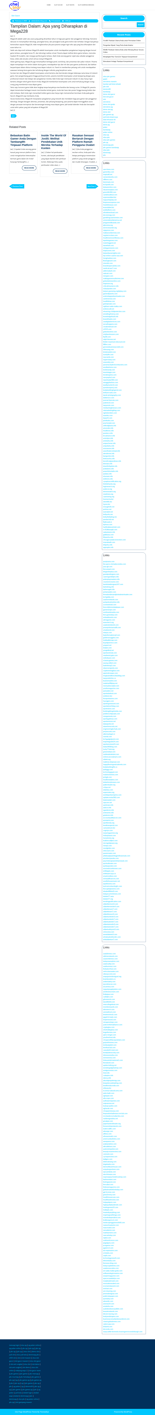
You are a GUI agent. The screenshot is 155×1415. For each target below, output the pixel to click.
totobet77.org (108, 899)
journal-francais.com (110, 400)
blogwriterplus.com (110, 572)
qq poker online (34, 1345)
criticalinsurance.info (111, 286)
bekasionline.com (109, 187)
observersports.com (110, 668)
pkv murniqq (14, 1377)
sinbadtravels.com (110, 617)
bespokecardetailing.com (112, 1083)
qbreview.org (108, 225)
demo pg (106, 125)
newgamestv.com (109, 716)
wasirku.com (108, 415)
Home (49, 5)
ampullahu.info (108, 446)
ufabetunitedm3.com (110, 917)
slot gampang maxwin (24, 1402)
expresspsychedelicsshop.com (114, 1177)
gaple (105, 79)
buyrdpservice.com (110, 643)
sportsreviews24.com (111, 744)
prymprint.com (108, 820)
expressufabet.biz (109, 197)
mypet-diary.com (109, 360)
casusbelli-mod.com (110, 1050)
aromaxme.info (108, 448)
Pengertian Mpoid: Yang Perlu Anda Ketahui (118, 45)
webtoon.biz (107, 696)
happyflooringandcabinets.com (114, 764)
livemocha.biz (108, 499)
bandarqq (106, 92)
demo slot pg (108, 109)
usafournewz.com (109, 966)
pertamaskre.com (109, 592)
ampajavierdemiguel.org (112, 976)
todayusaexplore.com (111, 961)
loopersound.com (109, 1020)
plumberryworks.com (111, 858)
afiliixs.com (107, 1134)
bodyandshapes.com (111, 1316)
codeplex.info (108, 1075)
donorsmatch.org (109, 491)
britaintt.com (107, 1326)
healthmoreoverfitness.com (113, 238)
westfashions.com (110, 367)
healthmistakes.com (110, 780)
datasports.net (108, 724)
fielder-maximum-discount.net (114, 342)
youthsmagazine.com (111, 688)
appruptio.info (108, 547)
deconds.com (108, 1329)
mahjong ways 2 (21, 1370)
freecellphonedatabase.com (113, 607)
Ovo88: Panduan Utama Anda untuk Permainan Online (122, 40)
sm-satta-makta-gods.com (112, 1271)
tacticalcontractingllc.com (112, 886)
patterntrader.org (109, 785)
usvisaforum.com (109, 1012)
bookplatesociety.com (111, 1053)
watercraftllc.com (109, 1129)
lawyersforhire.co (109, 678)
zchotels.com (108, 1253)
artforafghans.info (109, 425)
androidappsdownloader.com (114, 296)
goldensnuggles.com (111, 638)
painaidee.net (108, 691)
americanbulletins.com (111, 1139)
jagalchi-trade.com (110, 1017)
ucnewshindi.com (109, 605)
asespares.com (109, 1141)
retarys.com (107, 632)
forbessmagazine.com (111, 1187)
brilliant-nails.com (109, 393)
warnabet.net (108, 512)
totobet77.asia (108, 896)
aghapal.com (108, 1096)
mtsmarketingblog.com (111, 410)
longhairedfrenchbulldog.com (114, 676)
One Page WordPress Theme (26, 1412)
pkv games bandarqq (111, 147)
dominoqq (107, 152)
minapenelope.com (110, 1022)
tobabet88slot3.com (110, 891)
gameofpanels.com (110, 294)
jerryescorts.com (109, 731)
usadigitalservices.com (111, 321)
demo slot (106, 112)
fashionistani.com (109, 1179)
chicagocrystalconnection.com (114, 540)
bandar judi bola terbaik (112, 84)
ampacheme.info (109, 443)
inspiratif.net (107, 174)
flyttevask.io (107, 522)
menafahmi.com (109, 1230)
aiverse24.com (108, 1304)
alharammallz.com (110, 1136)
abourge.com (108, 1131)
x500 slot (12, 1358)
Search (123, 18)
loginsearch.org (109, 486)
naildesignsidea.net (110, 1118)
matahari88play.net (110, 683)
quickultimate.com (110, 863)
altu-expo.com (108, 1098)
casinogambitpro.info (111, 577)
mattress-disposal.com (111, 762)
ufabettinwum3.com (110, 914)
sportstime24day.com (111, 706)
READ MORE (30, 168)
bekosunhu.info (109, 458)
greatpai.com (108, 1121)
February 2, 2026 (21, 21)
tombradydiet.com (109, 1045)
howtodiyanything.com (111, 1212)
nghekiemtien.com (110, 413)
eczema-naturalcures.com (112, 1091)
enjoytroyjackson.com (111, 1169)
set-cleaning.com (109, 1291)
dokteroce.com (108, 398)
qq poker (16, 1386)
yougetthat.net (108, 650)
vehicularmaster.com (111, 971)
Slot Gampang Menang (86, 5)
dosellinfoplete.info (110, 466)
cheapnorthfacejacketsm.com (114, 1040)
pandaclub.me (108, 519)
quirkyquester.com (110, 866)
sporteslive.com (109, 709)
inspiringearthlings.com (112, 1215)
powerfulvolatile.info (110, 471)
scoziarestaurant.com (111, 1286)
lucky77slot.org (108, 749)
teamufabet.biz (108, 207)
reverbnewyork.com (110, 1007)
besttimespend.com (110, 825)
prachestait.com (109, 423)
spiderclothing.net (109, 1065)
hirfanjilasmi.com (109, 835)
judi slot (12, 1355)
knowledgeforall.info (110, 316)
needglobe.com (109, 848)
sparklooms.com (109, 884)
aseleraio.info (108, 805)
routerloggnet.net (109, 243)
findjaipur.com (108, 994)
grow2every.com (109, 1195)
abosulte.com (108, 1301)
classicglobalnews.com (112, 1321)
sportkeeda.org (108, 823)
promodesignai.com (110, 1294)
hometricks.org (108, 838)
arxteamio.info (108, 813)
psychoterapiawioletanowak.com (115, 861)
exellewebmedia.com (111, 612)
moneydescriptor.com (111, 686)
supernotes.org (108, 792)
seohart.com (107, 1288)
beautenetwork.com (110, 1311)
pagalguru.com (108, 1243)
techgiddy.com (108, 597)
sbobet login (27, 1393)
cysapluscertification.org (112, 481)
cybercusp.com (108, 1324)
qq (17, 1380)
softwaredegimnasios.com (113, 1273)
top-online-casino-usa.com (113, 256)
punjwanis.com (108, 561)
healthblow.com (109, 301)
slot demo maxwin (110, 81)
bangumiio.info (108, 456)
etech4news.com (109, 1174)
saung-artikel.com (109, 663)
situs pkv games (109, 76)
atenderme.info (108, 453)
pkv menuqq (34, 1374)
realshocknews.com (110, 775)
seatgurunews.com (110, 1070)
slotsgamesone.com (110, 248)
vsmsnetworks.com (110, 177)
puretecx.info (108, 433)
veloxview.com (108, 932)
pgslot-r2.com (108, 1248)
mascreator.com (109, 1228)
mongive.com (108, 276)
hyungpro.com (108, 701)
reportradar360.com (110, 380)
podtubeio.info (108, 469)
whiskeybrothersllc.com (112, 937)
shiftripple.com (108, 871)
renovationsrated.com (111, 1283)
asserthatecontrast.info (111, 451)
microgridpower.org (110, 843)
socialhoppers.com (110, 324)
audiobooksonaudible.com (113, 1309)
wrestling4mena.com (111, 314)
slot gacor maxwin (21, 1361)
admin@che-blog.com (39, 21)
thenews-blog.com (110, 1263)
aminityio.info (108, 438)
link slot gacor (108, 97)
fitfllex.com (107, 344)
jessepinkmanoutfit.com (112, 627)
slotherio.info (108, 479)
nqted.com (107, 1238)
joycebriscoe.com (109, 984)
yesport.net (107, 645)
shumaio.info (108, 476)
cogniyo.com (108, 830)
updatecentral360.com (111, 797)
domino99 (107, 89)
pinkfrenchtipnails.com (111, 714)
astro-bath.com (108, 1093)
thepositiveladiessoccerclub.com (115, 1113)
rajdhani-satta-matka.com (112, 306)
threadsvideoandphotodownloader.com (117, 594)
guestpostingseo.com (111, 574)
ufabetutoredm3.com (110, 924)
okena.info (107, 1078)
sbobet (16, 1396)
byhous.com (107, 524)
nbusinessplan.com (110, 190)
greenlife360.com (109, 192)
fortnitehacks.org (109, 484)
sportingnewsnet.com (111, 703)
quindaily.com (108, 1299)
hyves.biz (106, 504)
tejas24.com (107, 418)
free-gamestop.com (110, 615)
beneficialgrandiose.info (112, 461)
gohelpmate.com (109, 304)
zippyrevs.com (108, 230)
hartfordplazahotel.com (111, 527)
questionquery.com (110, 387)
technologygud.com (110, 772)
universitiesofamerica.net (112, 220)
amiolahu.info (108, 441)
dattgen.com (107, 1159)
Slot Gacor (58, 5)
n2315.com (107, 329)
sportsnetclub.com (110, 653)
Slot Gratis (70, 5)
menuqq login (14, 1345)
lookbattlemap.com (110, 640)
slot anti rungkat (16, 1364)
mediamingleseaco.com (112, 408)
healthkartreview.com (111, 1200)
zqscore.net (107, 802)
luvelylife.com (108, 354)
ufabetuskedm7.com (110, 922)
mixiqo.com (107, 846)
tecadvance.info (109, 436)
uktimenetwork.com (110, 956)
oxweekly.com (108, 362)
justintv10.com (108, 403)
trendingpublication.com (112, 901)
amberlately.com (109, 981)
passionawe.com (109, 853)
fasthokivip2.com (109, 665)
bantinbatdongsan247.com (113, 584)
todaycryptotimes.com (111, 1266)
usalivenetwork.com (110, 599)
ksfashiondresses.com (111, 782)
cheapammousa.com (111, 1111)
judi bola (18, 1393)
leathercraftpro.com (110, 840)
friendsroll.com (108, 1063)
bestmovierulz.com (110, 1014)
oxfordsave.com (109, 658)
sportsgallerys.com (110, 719)
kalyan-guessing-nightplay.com (114, 291)
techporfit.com (108, 185)
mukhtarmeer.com (109, 1233)
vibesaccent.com (109, 974)
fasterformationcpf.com (111, 635)
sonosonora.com (109, 1058)
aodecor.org (107, 489)
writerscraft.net (108, 309)
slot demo (106, 102)
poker (105, 127)
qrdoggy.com (108, 769)
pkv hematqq (25, 1377)
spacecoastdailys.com (111, 1278)
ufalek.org (107, 759)
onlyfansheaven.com (111, 334)
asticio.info (107, 807)
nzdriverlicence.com (110, 1240)
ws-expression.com (110, 1250)
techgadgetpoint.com (111, 739)
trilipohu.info (107, 545)
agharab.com (108, 1108)
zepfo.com (107, 1255)
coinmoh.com (108, 1154)
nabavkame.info (109, 532)
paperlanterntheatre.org (112, 1124)
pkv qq (105, 142)
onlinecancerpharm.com (112, 757)
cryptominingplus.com (111, 671)
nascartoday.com (109, 1235)
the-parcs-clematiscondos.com (114, 564)
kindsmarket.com (109, 352)
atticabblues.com (109, 1146)
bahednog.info (108, 587)
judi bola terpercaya (110, 117)
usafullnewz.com (109, 954)
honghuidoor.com (109, 258)
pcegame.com (108, 1245)
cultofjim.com (108, 997)
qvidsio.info (107, 474)
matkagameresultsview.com (113, 278)
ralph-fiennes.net (109, 339)
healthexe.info (108, 431)
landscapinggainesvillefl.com (114, 1222)
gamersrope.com (109, 610)
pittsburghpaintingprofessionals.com (116, 856)
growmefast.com (109, 752)
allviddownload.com (110, 212)
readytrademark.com (110, 1281)
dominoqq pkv (108, 145)
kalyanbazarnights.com (111, 253)
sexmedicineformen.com (112, 868)
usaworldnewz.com (110, 959)
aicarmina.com (108, 987)
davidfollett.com (109, 1002)
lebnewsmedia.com (110, 1055)
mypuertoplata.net (110, 200)
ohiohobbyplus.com (110, 1030)
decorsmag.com (109, 215)
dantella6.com (108, 245)
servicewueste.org (110, 228)
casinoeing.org (108, 497)
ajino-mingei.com (109, 1035)
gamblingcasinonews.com (113, 217)
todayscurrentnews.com (112, 894)
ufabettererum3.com (110, 904)
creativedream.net (110, 327)
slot (13, 116)
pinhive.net (107, 509)
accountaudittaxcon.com (112, 818)
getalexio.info (108, 815)
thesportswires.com (110, 698)
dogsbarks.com (109, 1164)
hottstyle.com (108, 1210)
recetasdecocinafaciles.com (113, 1116)
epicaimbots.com (109, 1172)
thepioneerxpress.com (111, 202)
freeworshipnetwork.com (112, 1126)
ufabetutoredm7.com (110, 927)
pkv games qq (108, 114)
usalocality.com (109, 964)
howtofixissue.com (110, 205)
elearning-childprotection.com (114, 311)
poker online (107, 132)
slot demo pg (108, 107)
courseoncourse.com (111, 582)
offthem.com (107, 179)
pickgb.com (107, 777)
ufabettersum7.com (110, 909)
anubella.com (108, 1306)
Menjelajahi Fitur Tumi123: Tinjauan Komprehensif (120, 57)
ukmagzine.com (109, 620)
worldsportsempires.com (112, 795)
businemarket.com (110, 681)
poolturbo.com (108, 420)
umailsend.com (109, 630)
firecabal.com (108, 1184)
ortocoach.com (108, 851)
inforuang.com (108, 349)
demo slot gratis (109, 104)
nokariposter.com (109, 289)
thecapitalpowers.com (111, 889)
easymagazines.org (110, 833)
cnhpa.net (107, 787)
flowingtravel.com (109, 261)
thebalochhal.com (109, 969)
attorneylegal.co (109, 734)
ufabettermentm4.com (111, 906)
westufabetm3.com (110, 934)
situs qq (106, 135)
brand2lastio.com (109, 319)
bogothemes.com (109, 1032)
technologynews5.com (111, 1258)
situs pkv (106, 137)
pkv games (14, 1374)
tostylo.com (107, 648)
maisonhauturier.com (111, 1225)
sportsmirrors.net (109, 721)
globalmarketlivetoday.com (113, 1189)
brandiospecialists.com (111, 266)
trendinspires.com (109, 375)
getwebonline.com (110, 332)
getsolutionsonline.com (111, 281)
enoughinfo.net (108, 507)
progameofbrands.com (111, 223)
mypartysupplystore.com (112, 989)
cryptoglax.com (108, 1027)
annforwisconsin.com (111, 992)
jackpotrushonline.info (111, 602)
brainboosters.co (109, 979)
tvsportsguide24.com (111, 742)
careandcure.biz (109, 828)
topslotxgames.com (110, 240)
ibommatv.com (108, 182)
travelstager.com (109, 372)
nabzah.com (107, 273)
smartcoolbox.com (110, 876)
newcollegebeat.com (111, 1004)
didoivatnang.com (109, 1162)
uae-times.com (108, 169)
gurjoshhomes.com (110, 1042)
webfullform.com (109, 210)
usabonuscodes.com (111, 1268)
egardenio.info (108, 810)
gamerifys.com (108, 172)
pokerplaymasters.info (111, 579)
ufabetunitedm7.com (110, 919)
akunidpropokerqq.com (111, 1080)
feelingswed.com (109, 1182)
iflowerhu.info (108, 537)
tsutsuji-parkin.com (110, 1106)
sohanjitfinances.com (111, 879)
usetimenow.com (109, 299)
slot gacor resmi (35, 1370)
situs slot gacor (35, 1361)
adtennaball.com (109, 271)
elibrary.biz (107, 1088)
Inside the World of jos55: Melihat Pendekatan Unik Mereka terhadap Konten (53, 142)
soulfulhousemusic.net (111, 881)
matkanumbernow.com (111, 233)
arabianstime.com (109, 1144)
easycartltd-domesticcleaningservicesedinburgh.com (122, 1332)
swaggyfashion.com (110, 382)
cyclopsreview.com (110, 1157)
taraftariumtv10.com (110, 385)
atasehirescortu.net (110, 726)
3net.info (106, 1073)
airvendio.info (108, 428)
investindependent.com (112, 1217)
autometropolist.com (110, 1149)
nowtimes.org (108, 494)
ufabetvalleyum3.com (111, 929)
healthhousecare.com (111, 1197)
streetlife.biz (107, 502)
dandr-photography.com (112, 395)
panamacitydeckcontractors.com (115, 365)
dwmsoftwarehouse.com (112, 1167)
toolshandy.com (109, 370)
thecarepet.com (109, 569)
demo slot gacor (109, 94)
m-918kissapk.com (110, 530)
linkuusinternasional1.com (113, 1060)
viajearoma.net (108, 1103)
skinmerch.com (108, 1009)
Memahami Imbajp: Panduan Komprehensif (118, 61)
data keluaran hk (109, 119)
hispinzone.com (109, 250)
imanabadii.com (109, 542)
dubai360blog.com (110, 747)
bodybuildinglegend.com (112, 390)
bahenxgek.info (109, 589)
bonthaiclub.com (109, 1047)
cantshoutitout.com (110, 195)
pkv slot (106, 87)
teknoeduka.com (109, 1261)
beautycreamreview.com (112, 1151)
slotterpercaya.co (109, 873)
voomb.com (107, 736)
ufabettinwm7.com (110, 912)
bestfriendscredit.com (111, 1085)
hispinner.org (108, 283)
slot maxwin (26, 1358)
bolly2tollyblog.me (110, 517)
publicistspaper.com (110, 1296)
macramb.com (108, 357)
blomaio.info (107, 464)
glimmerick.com (109, 999)
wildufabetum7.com (110, 939)
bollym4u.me (108, 514)
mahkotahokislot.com (111, 754)
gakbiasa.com (108, 535)
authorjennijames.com (111, 1101)
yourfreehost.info (109, 1037)
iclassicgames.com (110, 660)
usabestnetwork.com (111, 625)
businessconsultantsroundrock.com (116, 1319)
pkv (104, 155)
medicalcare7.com (110, 268)
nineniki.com (108, 263)
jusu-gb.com (107, 567)
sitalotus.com (108, 790)
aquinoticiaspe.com (110, 673)
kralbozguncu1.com (110, 1220)
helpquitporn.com (109, 1202)
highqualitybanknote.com (112, 1205)
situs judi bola (22, 1355)
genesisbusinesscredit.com (113, 347)
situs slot (27, 1351)
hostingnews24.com (110, 1207)
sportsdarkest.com (110, 693)
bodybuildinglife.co (110, 767)
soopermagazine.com (111, 1276)
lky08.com (107, 337)
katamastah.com (109, 800)
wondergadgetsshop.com (112, 1068)
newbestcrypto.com (110, 655)
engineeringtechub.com (112, 729)
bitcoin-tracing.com (110, 1314)
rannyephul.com (109, 377)
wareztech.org (108, 622)
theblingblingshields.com (112, 711)
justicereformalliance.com (112, 1025)
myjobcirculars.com (110, 235)
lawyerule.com (108, 405)
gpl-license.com (109, 1192)
